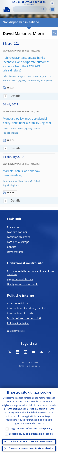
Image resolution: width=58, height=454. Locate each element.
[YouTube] (33, 352)
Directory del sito (17, 331)
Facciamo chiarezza (18, 237)
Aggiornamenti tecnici (20, 279)
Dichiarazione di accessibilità (24, 318)
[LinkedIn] (17, 352)
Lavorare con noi (17, 232)
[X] (9, 352)
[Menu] (52, 9)
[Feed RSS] (49, 352)
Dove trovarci (15, 252)
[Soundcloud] (41, 352)
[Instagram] (25, 352)
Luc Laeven (33, 76)
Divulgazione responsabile (22, 284)
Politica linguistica (18, 323)
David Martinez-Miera (13, 129)
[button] (52, 3)
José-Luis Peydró (35, 81)
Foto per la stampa (18, 242)
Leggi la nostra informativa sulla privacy (31, 429)
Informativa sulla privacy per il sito (27, 308)
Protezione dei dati (18, 303)
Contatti (11, 247)
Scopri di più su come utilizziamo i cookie (31, 434)
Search (43, 9)
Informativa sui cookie (20, 313)
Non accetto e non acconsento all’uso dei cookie (31, 448)
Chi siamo (13, 227)
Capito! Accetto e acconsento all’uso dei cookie (31, 442)
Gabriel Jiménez (10, 76)
